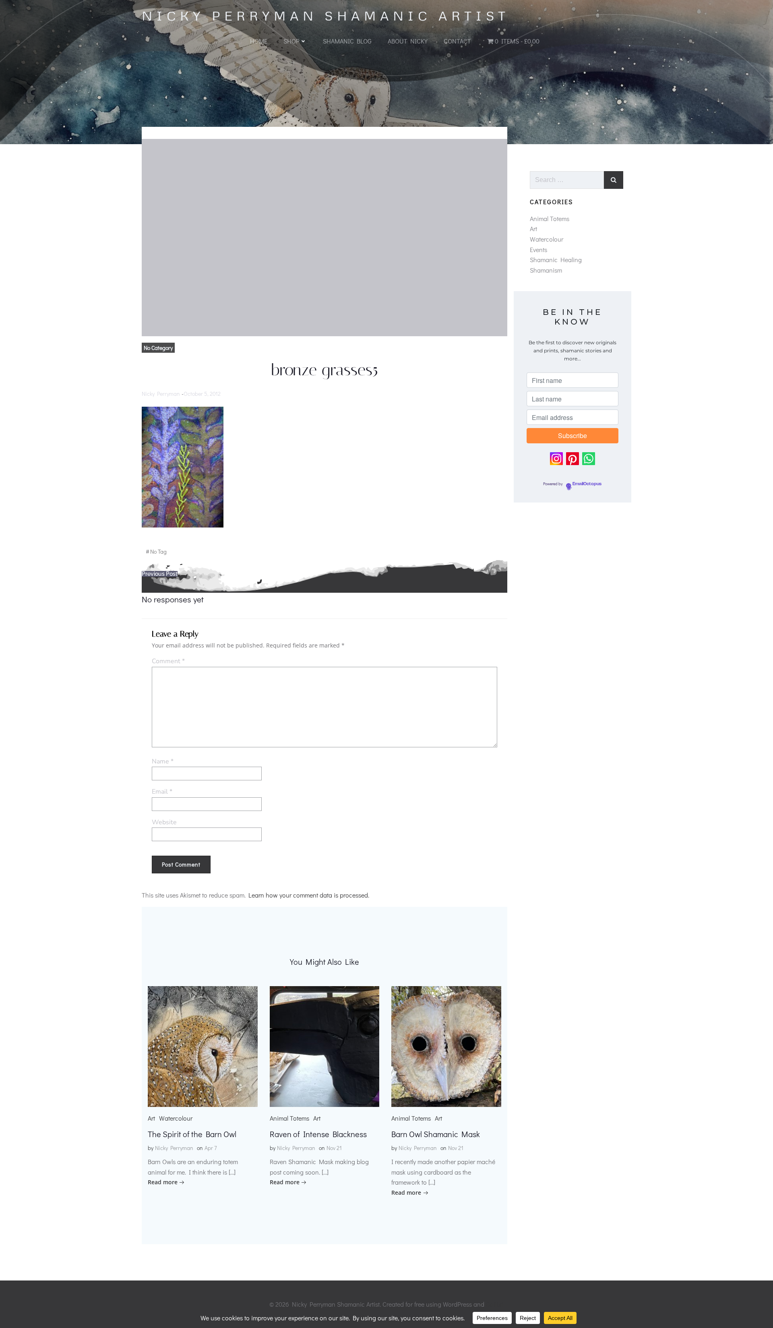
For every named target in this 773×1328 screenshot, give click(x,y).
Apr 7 (211, 1148)
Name (163, 761)
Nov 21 (334, 1148)
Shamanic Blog (347, 41)
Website (164, 822)
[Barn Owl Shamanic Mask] (446, 1045)
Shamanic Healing (556, 259)
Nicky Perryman (161, 393)
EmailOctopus (587, 484)
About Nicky (408, 41)
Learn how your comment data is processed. (308, 895)
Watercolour (175, 1118)
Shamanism (546, 270)
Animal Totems (289, 1118)
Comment (168, 661)
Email (162, 791)
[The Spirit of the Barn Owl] (203, 1045)
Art (151, 1118)
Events (538, 249)
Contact (457, 41)
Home (258, 41)
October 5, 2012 (202, 393)
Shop (291, 41)
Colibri (495, 1304)
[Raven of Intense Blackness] (325, 1045)
